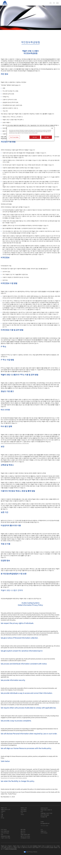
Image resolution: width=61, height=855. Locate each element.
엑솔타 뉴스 (43, 831)
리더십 (2, 817)
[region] (30, 133)
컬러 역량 (23, 829)
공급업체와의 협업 (5, 836)
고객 (22, 812)
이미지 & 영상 (44, 832)
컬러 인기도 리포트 (25, 836)
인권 (2, 834)
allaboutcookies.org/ (22, 309)
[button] (50, 3)
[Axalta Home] (5, 4)
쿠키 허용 (47, 137)
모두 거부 (35, 137)
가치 (2, 812)
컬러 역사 (23, 831)
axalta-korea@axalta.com (45, 822)
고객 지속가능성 (5, 832)
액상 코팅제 (23, 809)
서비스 (22, 814)
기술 (2, 814)
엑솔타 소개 (4, 807)
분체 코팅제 (23, 811)
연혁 (2, 816)
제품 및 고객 (24, 807)
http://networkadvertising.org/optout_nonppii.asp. (15, 443)
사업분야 (3, 811)
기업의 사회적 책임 (5, 837)
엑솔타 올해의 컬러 (25, 834)
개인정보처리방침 (13, 849)
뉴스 (42, 829)
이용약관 (7, 849)
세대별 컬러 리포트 (25, 837)
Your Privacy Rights (14, 137)
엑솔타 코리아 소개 (5, 809)
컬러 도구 (23, 832)
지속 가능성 (4, 829)
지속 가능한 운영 (5, 831)
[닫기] (52, 128)
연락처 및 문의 (44, 808)
